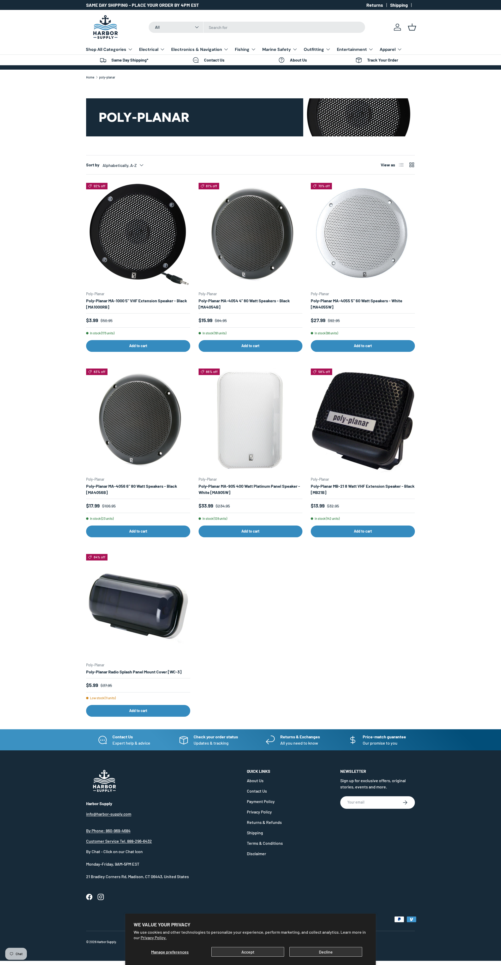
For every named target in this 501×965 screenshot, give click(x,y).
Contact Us (257, 790)
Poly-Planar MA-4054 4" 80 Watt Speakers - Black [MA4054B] (244, 303)
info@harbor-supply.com (108, 813)
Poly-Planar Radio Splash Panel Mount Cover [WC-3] (134, 671)
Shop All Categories (106, 49)
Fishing (242, 49)
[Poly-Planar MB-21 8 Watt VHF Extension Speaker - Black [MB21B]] (363, 421)
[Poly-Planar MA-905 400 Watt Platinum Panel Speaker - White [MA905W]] (251, 421)
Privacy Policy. (153, 937)
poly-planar (107, 77)
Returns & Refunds (264, 822)
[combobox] (257, 27)
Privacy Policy (259, 811)
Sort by (92, 164)
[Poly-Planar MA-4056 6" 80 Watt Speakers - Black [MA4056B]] (138, 421)
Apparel (388, 49)
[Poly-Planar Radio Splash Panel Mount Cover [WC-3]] (138, 606)
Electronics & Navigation (196, 49)
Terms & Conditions (265, 843)
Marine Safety (276, 49)
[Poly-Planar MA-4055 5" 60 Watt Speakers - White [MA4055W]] (363, 235)
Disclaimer (256, 853)
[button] (412, 27)
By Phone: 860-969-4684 (108, 830)
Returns (374, 5)
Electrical (148, 49)
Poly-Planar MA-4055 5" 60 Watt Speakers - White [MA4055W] (356, 303)
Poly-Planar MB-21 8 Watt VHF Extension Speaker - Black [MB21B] (363, 489)
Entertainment (352, 49)
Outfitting (314, 49)
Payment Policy (261, 801)
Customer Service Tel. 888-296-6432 (119, 841)
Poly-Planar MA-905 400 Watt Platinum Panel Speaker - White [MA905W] (249, 489)
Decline (326, 951)
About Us (255, 780)
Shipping (399, 5)
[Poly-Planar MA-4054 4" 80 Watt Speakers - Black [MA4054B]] (251, 235)
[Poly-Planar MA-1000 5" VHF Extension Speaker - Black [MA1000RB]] (138, 235)
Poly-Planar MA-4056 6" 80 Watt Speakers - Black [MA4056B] (131, 489)
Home (90, 77)
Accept (247, 951)
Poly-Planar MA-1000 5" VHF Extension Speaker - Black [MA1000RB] (136, 303)
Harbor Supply (106, 942)
